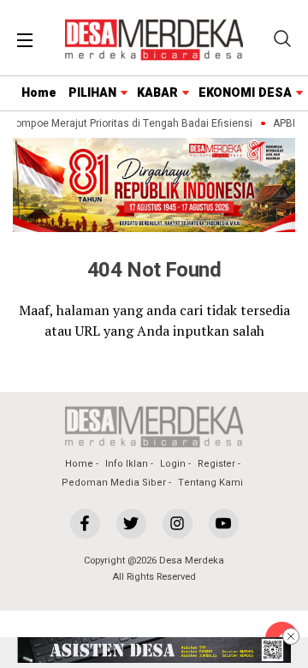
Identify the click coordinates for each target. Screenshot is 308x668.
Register (216, 463)
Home (38, 93)
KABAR (157, 93)
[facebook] (85, 524)
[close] (290, 636)
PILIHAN (92, 93)
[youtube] (224, 524)
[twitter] (131, 524)
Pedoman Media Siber (114, 482)
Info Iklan (126, 463)
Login (173, 463)
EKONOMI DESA (245, 93)
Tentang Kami (210, 482)
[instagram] (177, 524)
